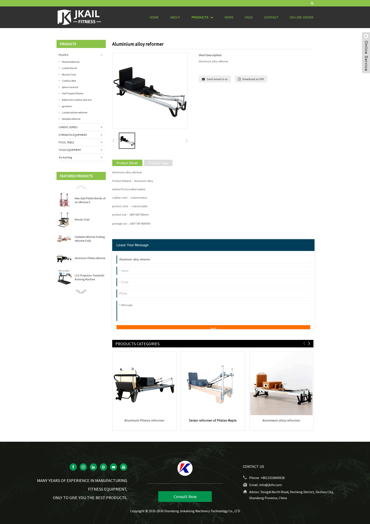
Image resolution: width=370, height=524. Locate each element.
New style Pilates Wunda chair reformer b (90, 200)
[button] (81, 186)
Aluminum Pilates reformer (90, 258)
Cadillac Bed (69, 80)
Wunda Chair (69, 74)
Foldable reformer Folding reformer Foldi (90, 239)
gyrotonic (67, 106)
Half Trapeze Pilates (72, 93)
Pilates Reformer (71, 61)
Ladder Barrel (69, 68)
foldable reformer (71, 118)
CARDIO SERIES (68, 127)
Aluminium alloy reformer (281, 420)
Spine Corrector (70, 87)
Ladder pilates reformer (74, 112)
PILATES (64, 55)
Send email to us (217, 79)
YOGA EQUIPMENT (70, 150)
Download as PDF (253, 79)
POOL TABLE (66, 142)
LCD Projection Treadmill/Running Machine (89, 277)
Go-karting (65, 157)
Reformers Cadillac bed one (77, 99)
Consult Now (185, 496)
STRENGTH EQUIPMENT (73, 135)
